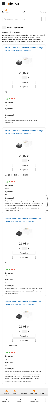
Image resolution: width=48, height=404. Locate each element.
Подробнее (24, 82)
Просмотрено (34, 401)
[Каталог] (3, 3)
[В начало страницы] (44, 400)
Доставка (24, 393)
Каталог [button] (6, 393)
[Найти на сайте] (43, 19)
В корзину (24, 87)
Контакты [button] (5, 12)
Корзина (43, 12)
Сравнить (5, 401)
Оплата (15, 393)
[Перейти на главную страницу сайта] (17, 3)
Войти (24, 12)
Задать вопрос (47, 202)
